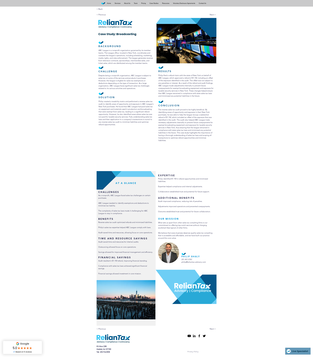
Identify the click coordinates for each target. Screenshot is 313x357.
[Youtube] (189, 336)
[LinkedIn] (194, 336)
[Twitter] (204, 336)
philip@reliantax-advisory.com (193, 262)
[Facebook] (199, 336)
